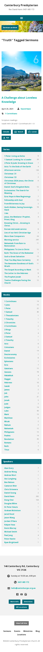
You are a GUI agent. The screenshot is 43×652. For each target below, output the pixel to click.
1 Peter (7, 308)
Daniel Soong (10, 493)
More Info (14, 601)
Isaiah (7, 386)
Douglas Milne (10, 503)
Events (17, 631)
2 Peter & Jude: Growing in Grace (18, 163)
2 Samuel (8, 337)
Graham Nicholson (12, 510)
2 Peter (7, 333)
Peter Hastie (9, 539)
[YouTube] (21, 594)
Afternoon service (12, 170)
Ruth (6, 446)
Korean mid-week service (15, 229)
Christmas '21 (10, 174)
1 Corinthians (11, 113)
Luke (6, 411)
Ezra (6, 365)
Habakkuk (8, 375)
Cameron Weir (10, 486)
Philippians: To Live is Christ (16, 249)
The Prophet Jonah (12, 277)
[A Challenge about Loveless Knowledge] (21, 89)
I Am (6, 213)
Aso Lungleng (10, 479)
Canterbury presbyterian (21, 5)
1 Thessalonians (11, 315)
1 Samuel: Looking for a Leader (17, 159)
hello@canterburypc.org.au (23, 588)
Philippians (9, 432)
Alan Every (9, 468)
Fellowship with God (13, 200)
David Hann (26, 109)
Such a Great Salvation (14, 256)
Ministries (27, 631)
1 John (7, 305)
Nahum (7, 425)
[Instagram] (26, 594)
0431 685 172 (23, 582)
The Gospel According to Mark (17, 270)
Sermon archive (10, 27)
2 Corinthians (10, 326)
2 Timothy (8, 340)
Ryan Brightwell (11, 542)
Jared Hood (9, 514)
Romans (7, 443)
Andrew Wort (10, 475)
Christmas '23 (10, 177)
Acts (6, 344)
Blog (38, 631)
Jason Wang (9, 517)
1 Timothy (8, 319)
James (7, 390)
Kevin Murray (10, 528)
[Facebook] (17, 594)
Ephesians (8, 361)
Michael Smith (10, 532)
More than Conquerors (14, 236)
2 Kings (7, 329)
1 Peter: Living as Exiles (14, 156)
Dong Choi (9, 500)
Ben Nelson (9, 482)
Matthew (8, 418)
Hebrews (8, 382)
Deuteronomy (10, 354)
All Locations (21, 607)
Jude (6, 404)
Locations (21, 634)
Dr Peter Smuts (11, 507)
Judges (7, 407)
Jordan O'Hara (10, 521)
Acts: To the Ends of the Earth (17, 166)
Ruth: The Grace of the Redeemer (18, 253)
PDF (7, 138)
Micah (7, 421)
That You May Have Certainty (17, 260)
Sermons (7, 631)
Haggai (7, 379)
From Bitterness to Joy (14, 203)
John (6, 397)
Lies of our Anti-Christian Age (17, 232)
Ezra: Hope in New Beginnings (17, 196)
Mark (6, 414)
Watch (20, 132)
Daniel (7, 351)
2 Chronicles (9, 322)
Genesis (7, 372)
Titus (6, 450)
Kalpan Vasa (9, 525)
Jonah (6, 400)
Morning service (11, 240)
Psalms (7, 435)
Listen (34, 132)
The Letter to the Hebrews (16, 273)
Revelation (9, 439)
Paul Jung (8, 535)
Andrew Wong (10, 472)
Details (6, 132)
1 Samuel (8, 312)
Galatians (8, 368)
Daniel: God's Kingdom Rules (16, 187)
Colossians (9, 347)
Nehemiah (8, 428)
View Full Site (21, 623)
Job (5, 393)
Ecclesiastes (9, 358)
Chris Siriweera (11, 489)
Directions (28, 601)
